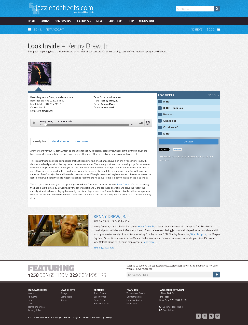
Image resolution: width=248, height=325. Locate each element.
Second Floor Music (173, 306)
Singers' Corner (101, 303)
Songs (45, 21)
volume (140, 122)
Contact (31, 303)
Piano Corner (100, 293)
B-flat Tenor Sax (173, 108)
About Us (115, 21)
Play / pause (34, 122)
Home (31, 21)
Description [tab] (39, 141)
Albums (64, 300)
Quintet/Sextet (134, 296)
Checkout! (189, 141)
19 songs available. (104, 247)
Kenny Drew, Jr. (110, 216)
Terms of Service (36, 306)
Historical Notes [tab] (60, 141)
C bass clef (169, 121)
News (100, 21)
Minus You (146, 21)
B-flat (167, 102)
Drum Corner (100, 300)
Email (178, 149)
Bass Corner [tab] (81, 141)
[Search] (217, 8)
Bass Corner (123, 184)
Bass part (169, 114)
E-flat (167, 134)
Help (131, 21)
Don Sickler (168, 310)
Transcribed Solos (136, 293)
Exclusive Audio (134, 300)
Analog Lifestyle (105, 317)
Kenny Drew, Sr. (146, 226)
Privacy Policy (35, 310)
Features (83, 21)
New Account (55, 29)
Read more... (149, 242)
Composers (63, 21)
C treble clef (170, 127)
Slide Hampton (198, 234)
